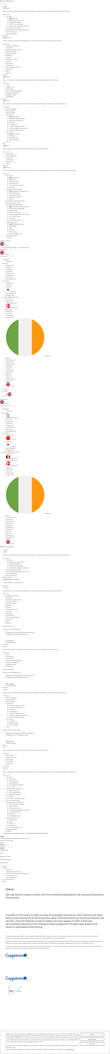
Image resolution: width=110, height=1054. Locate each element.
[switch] (0, 247)
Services (8, 77)
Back (11, 18)
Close (2, 844)
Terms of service (15, 1029)
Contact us (14, 1010)
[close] (2, 3)
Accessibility (11, 964)
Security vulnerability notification (16, 968)
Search (2, 836)
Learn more (6, 14)
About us (8, 167)
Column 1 (11, 996)
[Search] (0, 3)
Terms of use (11, 962)
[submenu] (7, 550)
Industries (8, 37)
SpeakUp (14, 1027)
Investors (11, 961)
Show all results (4, 862)
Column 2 (11, 1011)
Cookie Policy (15, 1019)
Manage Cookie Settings (16, 1036)
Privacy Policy (12, 966)
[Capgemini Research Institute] (56, 577)
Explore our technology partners (12, 629)
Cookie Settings (15, 1021)
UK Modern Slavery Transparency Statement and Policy (21, 970)
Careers (8, 100)
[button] (7, 396)
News (7, 145)
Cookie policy (12, 974)
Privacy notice (15, 1023)
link (4, 8)
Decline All (92, 1043)
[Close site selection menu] (8, 399)
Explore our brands (8, 626)
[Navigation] (3, 3)
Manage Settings (92, 1039)
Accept (92, 1034)
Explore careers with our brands (11, 730)
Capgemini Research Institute (11, 579)
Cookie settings (12, 972)
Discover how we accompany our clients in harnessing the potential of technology (25, 833)
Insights (8, 8)
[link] (7, 1)
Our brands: (9, 984)
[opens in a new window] (54, 909)
